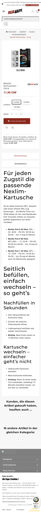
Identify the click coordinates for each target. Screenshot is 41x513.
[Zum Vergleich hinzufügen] (12, 127)
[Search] (6, 24)
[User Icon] (32, 11)
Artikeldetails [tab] (21, 164)
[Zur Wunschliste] (6, 127)
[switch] (36, 506)
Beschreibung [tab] (20, 156)
